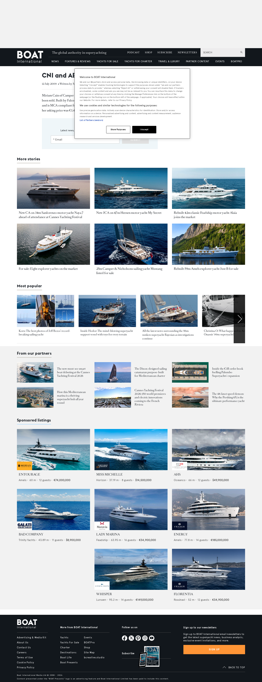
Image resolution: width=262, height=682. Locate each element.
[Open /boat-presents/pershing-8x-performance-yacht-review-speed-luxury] (190, 397)
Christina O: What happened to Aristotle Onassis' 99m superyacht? (228, 332)
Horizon (101, 480)
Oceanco (179, 480)
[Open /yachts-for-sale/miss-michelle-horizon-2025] (131, 449)
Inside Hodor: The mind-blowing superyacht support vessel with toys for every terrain (106, 332)
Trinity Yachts (27, 540)
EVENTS (220, 61)
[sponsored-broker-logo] (24, 469)
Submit (135, 139)
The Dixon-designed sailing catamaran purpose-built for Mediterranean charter (151, 372)
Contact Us (24, 647)
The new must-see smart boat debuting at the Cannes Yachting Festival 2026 (73, 372)
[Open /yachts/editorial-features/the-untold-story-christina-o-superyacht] (230, 311)
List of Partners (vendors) (91, 120)
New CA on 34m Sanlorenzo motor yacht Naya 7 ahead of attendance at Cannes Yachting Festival (51, 215)
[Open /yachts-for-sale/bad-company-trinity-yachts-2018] (53, 509)
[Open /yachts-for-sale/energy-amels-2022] (208, 509)
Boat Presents (69, 662)
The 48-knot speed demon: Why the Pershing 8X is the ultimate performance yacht (228, 397)
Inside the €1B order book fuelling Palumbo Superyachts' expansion (227, 372)
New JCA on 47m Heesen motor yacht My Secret (128, 213)
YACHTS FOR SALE (107, 61)
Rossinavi (179, 599)
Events (88, 637)
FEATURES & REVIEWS (78, 61)
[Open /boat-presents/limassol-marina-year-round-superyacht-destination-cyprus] (35, 397)
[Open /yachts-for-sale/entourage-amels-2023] (53, 449)
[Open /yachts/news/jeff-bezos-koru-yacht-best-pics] (45, 311)
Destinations (68, 652)
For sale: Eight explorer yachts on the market (48, 269)
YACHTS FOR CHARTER (138, 61)
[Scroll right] (239, 319)
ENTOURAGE (29, 474)
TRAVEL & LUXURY (168, 61)
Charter (65, 647)
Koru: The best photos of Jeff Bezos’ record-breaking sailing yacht (44, 332)
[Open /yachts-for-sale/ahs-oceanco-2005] (208, 449)
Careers (22, 652)
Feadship (102, 540)
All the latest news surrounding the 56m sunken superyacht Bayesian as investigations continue (168, 334)
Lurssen (101, 599)
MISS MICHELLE (109, 474)
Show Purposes (118, 129)
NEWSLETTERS (187, 52)
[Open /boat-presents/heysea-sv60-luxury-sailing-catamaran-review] (112, 372)
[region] (132, 103)
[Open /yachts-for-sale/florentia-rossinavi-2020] (208, 569)
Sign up (214, 649)
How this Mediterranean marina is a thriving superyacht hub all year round (71, 397)
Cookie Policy (25, 662)
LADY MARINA (108, 534)
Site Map (89, 652)
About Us (22, 642)
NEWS (55, 61)
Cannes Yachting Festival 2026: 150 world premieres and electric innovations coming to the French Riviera (150, 397)
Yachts (64, 637)
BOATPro (89, 642)
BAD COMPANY (31, 534)
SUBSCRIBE (164, 52)
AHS (177, 474)
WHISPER (104, 594)
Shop (87, 647)
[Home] (32, 57)
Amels (22, 480)
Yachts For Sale (69, 642)
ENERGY (181, 534)
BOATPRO (236, 61)
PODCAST (133, 52)
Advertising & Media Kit (31, 637)
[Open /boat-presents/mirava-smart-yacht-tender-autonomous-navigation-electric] (35, 372)
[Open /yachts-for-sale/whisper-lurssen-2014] (131, 569)
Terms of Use (25, 657)
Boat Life (66, 657)
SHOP (148, 52)
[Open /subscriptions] (146, 657)
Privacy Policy (25, 667)
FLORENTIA (183, 594)
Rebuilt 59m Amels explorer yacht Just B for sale (206, 269)
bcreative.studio (94, 657)
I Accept (144, 129)
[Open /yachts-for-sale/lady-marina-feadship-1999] (131, 509)
